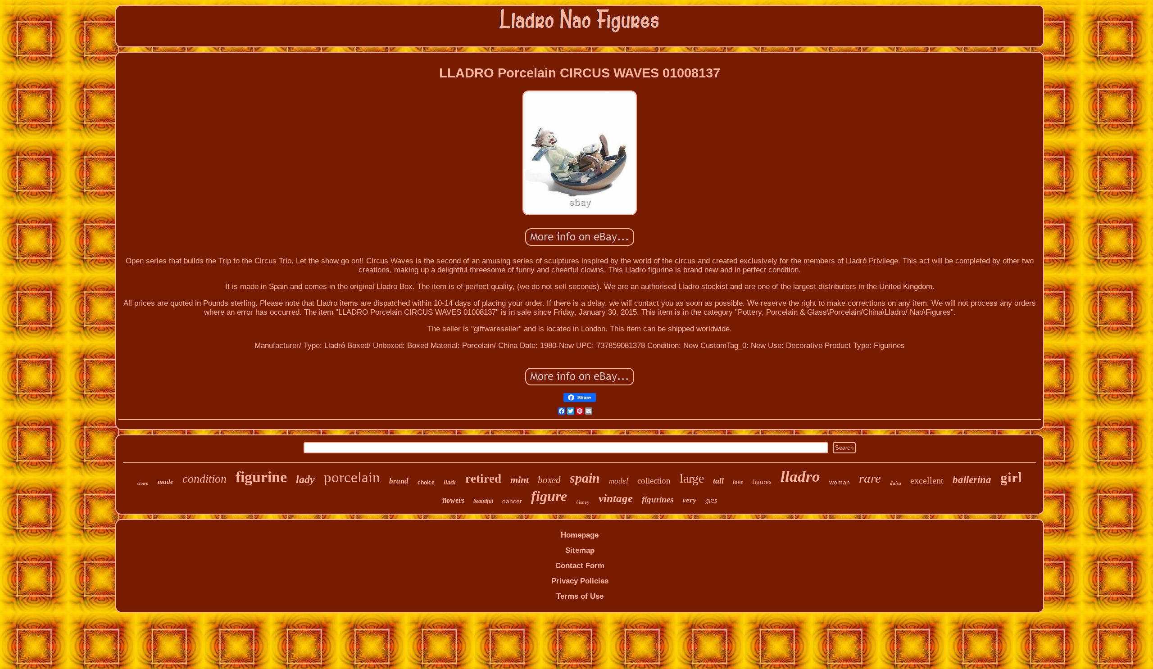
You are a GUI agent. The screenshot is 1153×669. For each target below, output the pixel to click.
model (618, 481)
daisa (895, 483)
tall (718, 480)
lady (305, 479)
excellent (927, 480)
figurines (657, 499)
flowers (453, 500)
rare (870, 478)
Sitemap (580, 550)
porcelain (352, 477)
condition (204, 478)
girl (1011, 477)
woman (839, 482)
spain (585, 477)
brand (399, 481)
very (689, 499)
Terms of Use (580, 596)
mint (519, 479)
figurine (261, 477)
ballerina (972, 479)
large (692, 478)
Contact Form (579, 565)
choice (426, 482)
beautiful (483, 501)
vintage (616, 498)
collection (654, 480)
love (738, 482)
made (165, 481)
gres (711, 500)
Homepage (580, 535)
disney (583, 502)
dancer (512, 501)
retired (483, 478)
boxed (549, 480)
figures (762, 481)
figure (549, 496)
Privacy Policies (579, 581)
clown (143, 483)
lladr (450, 482)
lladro (800, 476)
